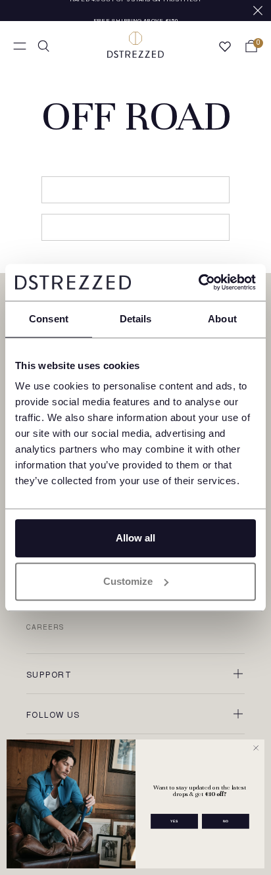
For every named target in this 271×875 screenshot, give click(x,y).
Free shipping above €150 (135, 11)
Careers (45, 628)
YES (174, 821)
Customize (128, 581)
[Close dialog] (256, 748)
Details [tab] (136, 318)
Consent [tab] (48, 318)
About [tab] (222, 318)
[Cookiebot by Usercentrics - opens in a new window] (198, 282)
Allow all (135, 537)
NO (226, 821)
